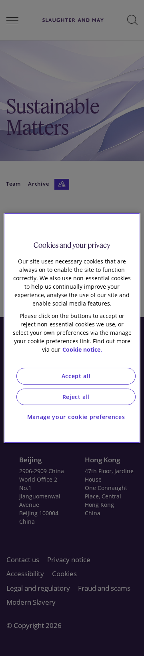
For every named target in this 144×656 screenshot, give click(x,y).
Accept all (76, 376)
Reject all (76, 397)
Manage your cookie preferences (76, 417)
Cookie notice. (82, 349)
